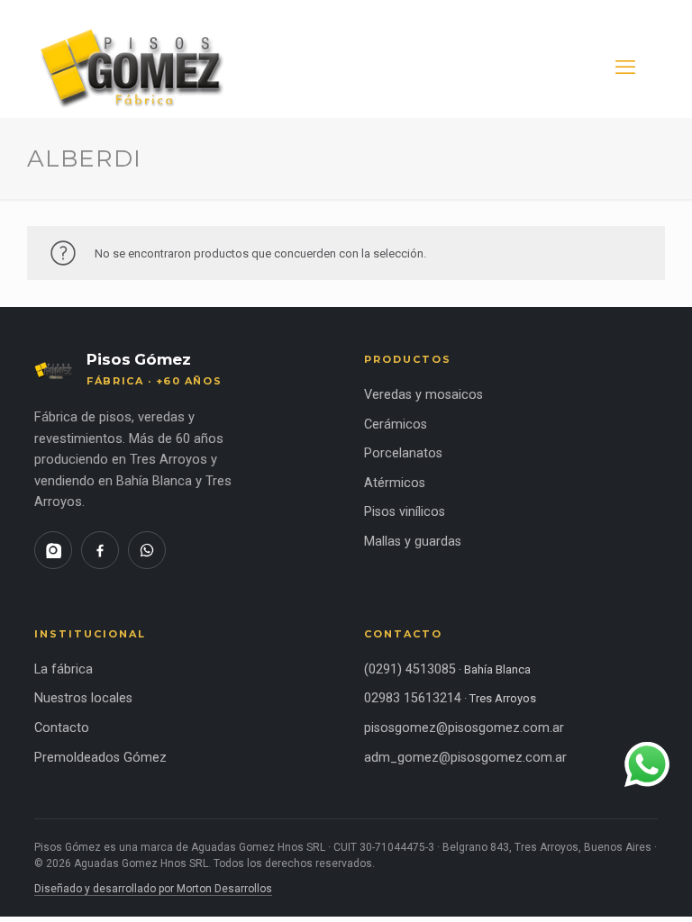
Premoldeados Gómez (100, 757)
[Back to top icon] (605, 885)
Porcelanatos (403, 453)
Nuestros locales (83, 698)
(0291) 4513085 (410, 669)
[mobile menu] (625, 67)
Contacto (61, 728)
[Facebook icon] (589, 9)
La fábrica (63, 669)
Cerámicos (395, 424)
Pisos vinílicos (404, 512)
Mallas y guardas (412, 541)
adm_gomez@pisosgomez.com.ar (465, 757)
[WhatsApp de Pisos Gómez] (147, 550)
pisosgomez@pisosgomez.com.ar (464, 728)
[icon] (644, 9)
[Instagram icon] (617, 9)
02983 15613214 (412, 698)
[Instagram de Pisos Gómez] (53, 550)
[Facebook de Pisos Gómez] (100, 550)
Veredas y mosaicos (423, 394)
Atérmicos (394, 483)
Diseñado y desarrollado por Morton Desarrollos (153, 888)
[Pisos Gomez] (135, 67)
